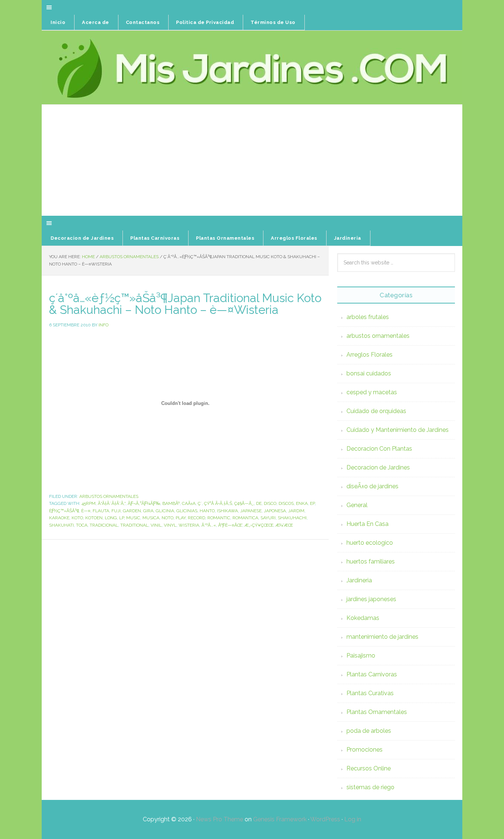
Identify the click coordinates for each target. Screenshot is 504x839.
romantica (245, 517)
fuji (116, 510)
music (133, 517)
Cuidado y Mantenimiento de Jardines (397, 429)
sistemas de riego (370, 787)
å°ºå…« (208, 525)
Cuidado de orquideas (376, 411)
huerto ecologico (369, 542)
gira (148, 510)
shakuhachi (292, 517)
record (196, 517)
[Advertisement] (252, 160)
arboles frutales (367, 316)
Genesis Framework (280, 819)
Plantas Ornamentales (376, 711)
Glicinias (186, 510)
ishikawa (227, 510)
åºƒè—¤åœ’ (230, 525)
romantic (218, 517)
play (181, 517)
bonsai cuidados (368, 373)
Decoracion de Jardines (378, 467)
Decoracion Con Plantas (379, 448)
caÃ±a (189, 503)
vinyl (170, 525)
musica (150, 517)
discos (286, 503)
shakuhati (61, 525)
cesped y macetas (371, 392)
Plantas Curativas (370, 693)
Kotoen (94, 517)
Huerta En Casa (367, 523)
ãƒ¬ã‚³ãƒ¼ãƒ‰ (144, 503)
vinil (156, 525)
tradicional (104, 525)
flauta (101, 510)
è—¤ (85, 510)
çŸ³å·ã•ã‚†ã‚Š (218, 503)
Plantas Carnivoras (371, 674)
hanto (207, 510)
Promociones (364, 749)
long (111, 517)
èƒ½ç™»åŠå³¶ (64, 510)
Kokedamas (362, 617)
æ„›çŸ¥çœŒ (259, 525)
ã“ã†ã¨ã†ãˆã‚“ (111, 503)
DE (259, 503)
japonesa (275, 510)
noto (167, 517)
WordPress (325, 819)
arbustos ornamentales (108, 496)
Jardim (296, 510)
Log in (352, 819)
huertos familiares (370, 561)
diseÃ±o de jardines (372, 486)
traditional (134, 525)
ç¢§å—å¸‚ (244, 503)
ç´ (200, 503)
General (356, 505)
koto (77, 517)
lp (121, 517)
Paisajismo (360, 655)
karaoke (59, 517)
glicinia (165, 510)
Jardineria (359, 580)
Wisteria (189, 525)
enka (302, 503)
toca (81, 525)
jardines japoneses (371, 599)
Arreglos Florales (369, 354)
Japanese (251, 510)
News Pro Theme (219, 819)
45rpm (89, 503)
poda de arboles (368, 730)
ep (312, 503)
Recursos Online (368, 768)
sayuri (268, 517)
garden (132, 510)
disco (270, 503)
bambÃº (171, 503)
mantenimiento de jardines (382, 636)
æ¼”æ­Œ (284, 525)
